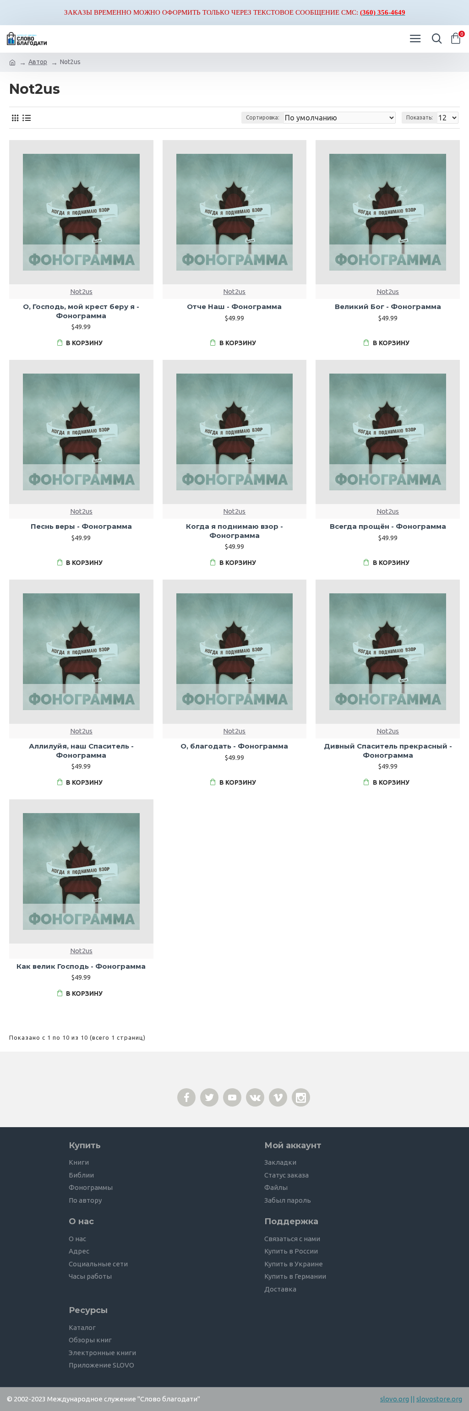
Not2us (81, 291)
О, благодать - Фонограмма (234, 746)
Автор (37, 61)
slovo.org (394, 1399)
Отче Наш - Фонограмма (234, 306)
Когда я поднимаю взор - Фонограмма (234, 531)
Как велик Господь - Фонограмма (81, 966)
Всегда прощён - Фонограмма (388, 526)
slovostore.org (439, 1399)
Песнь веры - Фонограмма (81, 526)
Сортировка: (262, 117)
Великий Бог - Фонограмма (388, 306)
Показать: (419, 117)
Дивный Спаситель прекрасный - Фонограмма (388, 751)
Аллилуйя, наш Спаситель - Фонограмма (81, 751)
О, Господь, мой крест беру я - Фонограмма (81, 311)
